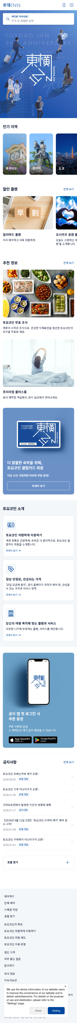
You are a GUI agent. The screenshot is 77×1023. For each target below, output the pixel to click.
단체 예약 (9, 903)
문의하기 (9, 965)
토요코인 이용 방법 (15, 944)
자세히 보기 (38, 486)
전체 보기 (68, 189)
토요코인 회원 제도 (15, 937)
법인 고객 (9, 952)
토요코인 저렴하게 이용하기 (20, 931)
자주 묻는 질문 (12, 959)
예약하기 (9, 896)
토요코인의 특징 (13, 924)
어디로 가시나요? (19, 16)
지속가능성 (10, 980)
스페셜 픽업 (11, 909)
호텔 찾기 (9, 916)
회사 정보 (9, 973)
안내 (25, 726)
